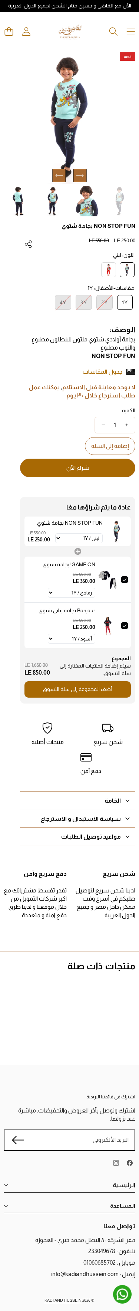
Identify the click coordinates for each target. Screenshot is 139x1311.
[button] (8, 31)
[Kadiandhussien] (70, 31)
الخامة (113, 800)
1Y (125, 302)
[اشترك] (17, 1140)
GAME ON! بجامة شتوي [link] (69, 564)
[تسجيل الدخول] (26, 31)
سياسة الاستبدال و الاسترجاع (81, 819)
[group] (120, 201)
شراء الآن (77, 468)
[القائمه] (130, 31)
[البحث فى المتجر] (113, 31)
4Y (60, 304)
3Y (81, 304)
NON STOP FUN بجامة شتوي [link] (70, 523)
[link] (117, 531)
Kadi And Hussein (63, 1300)
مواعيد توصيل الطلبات (91, 836)
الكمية (128, 410)
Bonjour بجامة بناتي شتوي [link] (67, 610)
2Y (102, 304)
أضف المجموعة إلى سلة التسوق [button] (77, 689)
